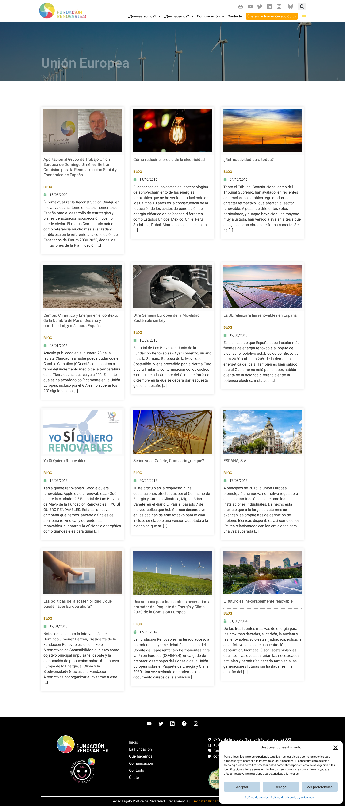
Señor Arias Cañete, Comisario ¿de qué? (168, 461)
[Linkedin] (269, 6)
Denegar (281, 787)
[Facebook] (184, 723)
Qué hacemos (140, 756)
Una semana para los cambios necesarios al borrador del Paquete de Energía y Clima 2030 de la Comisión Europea (172, 607)
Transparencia (177, 801)
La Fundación (140, 749)
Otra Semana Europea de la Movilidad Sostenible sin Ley (166, 317)
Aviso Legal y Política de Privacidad (139, 801)
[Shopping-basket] (240, 6)
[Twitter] (260, 6)
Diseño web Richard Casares (211, 801)
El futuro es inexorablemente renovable (258, 601)
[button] (335, 747)
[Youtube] (250, 6)
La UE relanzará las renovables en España (260, 315)
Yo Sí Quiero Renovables (64, 461)
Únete (134, 777)
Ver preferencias (320, 787)
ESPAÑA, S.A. (235, 461)
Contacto (136, 770)
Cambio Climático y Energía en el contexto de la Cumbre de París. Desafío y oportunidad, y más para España (80, 320)
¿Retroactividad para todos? (248, 160)
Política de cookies (256, 797)
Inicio (133, 742)
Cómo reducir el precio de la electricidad (169, 160)
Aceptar (242, 787)
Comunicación (141, 763)
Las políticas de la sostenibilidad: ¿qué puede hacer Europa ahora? (77, 603)
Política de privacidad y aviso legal (293, 797)
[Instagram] (279, 6)
